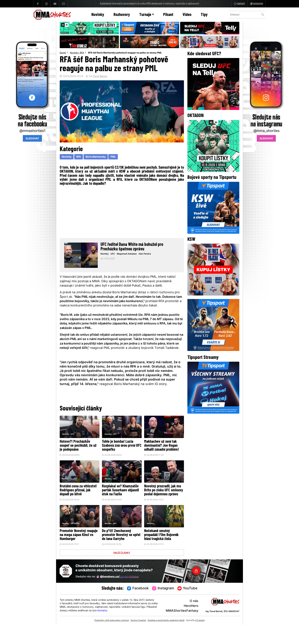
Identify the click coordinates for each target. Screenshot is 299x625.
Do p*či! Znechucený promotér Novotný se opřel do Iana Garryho (121, 535)
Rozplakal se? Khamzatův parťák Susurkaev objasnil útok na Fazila (120, 490)
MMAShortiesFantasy (182, 611)
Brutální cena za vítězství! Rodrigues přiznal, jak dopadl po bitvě (78, 490)
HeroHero (191, 606)
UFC (113, 254)
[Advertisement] (122, 211)
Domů (63, 53)
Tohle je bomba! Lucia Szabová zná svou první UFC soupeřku (122, 446)
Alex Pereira (145, 254)
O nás (194, 601)
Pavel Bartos (100, 76)
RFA (82, 53)
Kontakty (102, 610)
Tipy (204, 15)
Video (187, 15)
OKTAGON (75, 524)
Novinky (97, 15)
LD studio (200, 620)
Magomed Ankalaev (127, 254)
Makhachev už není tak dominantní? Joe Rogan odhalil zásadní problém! (161, 446)
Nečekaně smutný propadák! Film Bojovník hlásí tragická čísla (161, 535)
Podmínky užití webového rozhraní (111, 620)
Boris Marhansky (96, 157)
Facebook (140, 588)
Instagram (166, 588)
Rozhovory (122, 15)
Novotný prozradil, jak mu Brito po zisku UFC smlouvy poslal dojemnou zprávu (163, 490)
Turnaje (145, 15)
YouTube (190, 588)
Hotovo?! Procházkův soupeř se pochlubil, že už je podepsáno (78, 446)
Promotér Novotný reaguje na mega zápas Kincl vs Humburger (79, 535)
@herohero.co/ (119, 576)
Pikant (168, 15)
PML (113, 157)
